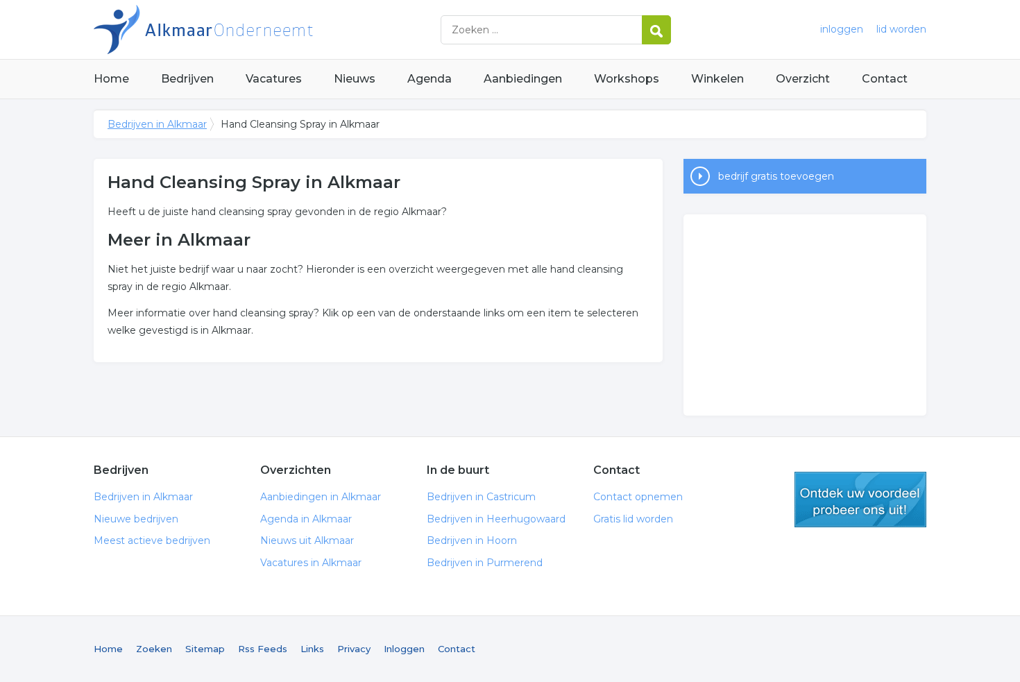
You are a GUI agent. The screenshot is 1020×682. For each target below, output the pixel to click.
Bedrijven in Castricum (481, 497)
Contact (885, 78)
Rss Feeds (262, 648)
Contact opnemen (638, 497)
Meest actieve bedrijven (152, 540)
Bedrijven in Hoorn (472, 540)
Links (312, 648)
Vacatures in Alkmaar (311, 562)
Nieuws (354, 78)
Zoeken (154, 648)
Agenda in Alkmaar (306, 519)
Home (111, 78)
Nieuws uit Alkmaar (307, 540)
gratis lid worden (860, 499)
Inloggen (404, 648)
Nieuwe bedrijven (136, 519)
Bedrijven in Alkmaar (267, 29)
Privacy (354, 648)
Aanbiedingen (523, 78)
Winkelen (717, 78)
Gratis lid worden (633, 519)
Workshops (626, 78)
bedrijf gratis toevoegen (776, 176)
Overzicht (803, 78)
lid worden (901, 29)
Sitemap (205, 648)
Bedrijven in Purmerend (485, 562)
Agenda (429, 78)
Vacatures (274, 78)
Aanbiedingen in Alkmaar (320, 497)
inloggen (841, 29)
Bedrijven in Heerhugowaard (496, 519)
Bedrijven (187, 78)
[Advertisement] (804, 315)
